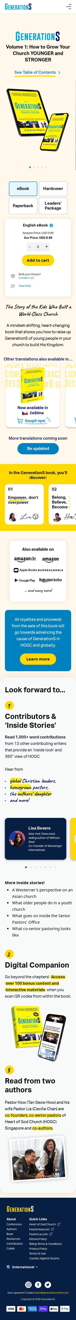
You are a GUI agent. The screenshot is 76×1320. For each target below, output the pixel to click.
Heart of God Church (42, 1224)
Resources (13, 1239)
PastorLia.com (38, 1234)
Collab (10, 1248)
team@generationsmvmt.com (52, 1292)
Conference (14, 1224)
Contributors (14, 1243)
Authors (11, 1229)
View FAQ (25, 286)
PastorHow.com (39, 1229)
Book (9, 1234)
